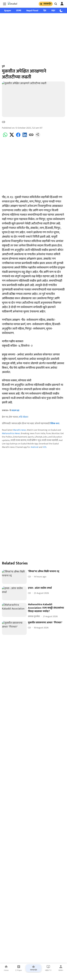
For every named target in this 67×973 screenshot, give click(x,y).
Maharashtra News (11, 433)
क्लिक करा (54, 423)
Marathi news (19, 430)
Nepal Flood (32, 10)
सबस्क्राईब (47, 4)
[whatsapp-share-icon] (5, 136)
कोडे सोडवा (23, 417)
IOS (44, 447)
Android (34, 447)
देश (44, 10)
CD (3, 122)
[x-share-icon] (11, 136)
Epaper (7, 10)
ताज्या (18, 10)
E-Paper (18, 970)
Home (6, 970)
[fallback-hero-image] (14, 577)
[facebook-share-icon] (18, 136)
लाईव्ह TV (48, 970)
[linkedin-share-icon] (24, 136)
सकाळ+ (60, 970)
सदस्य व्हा (15, 410)
